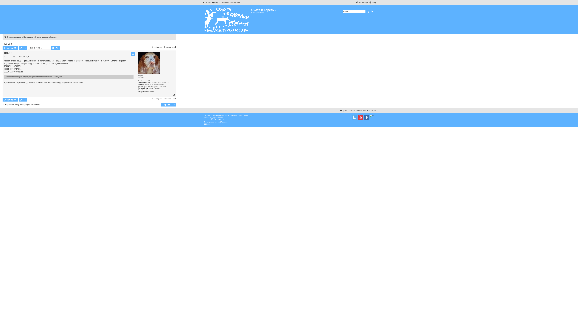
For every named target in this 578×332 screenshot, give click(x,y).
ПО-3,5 (7, 43)
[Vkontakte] (354, 117)
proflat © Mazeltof (219, 120)
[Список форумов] (226, 19)
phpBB (220, 115)
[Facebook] (366, 117)
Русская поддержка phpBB (213, 118)
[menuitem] (215, 3)
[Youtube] (360, 117)
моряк (140, 76)
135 (149, 81)
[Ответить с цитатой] (133, 54)
